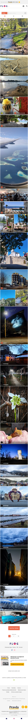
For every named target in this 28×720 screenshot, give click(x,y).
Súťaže (7, 692)
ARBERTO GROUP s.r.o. (14, 713)
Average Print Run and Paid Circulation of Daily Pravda (14, 698)
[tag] (13, 16)
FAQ (17, 647)
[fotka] (5, 16)
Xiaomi (3, 13)
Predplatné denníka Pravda (17, 664)
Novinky (14, 647)
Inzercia (19, 688)
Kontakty (14, 688)
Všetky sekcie (15, 2)
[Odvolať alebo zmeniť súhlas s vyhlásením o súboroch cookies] (23, 707)
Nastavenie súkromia (16, 700)
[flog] (22, 16)
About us (14, 696)
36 (18, 636)
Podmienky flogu (8, 647)
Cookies (8, 700)
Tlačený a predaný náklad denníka (9, 690)
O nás (8, 688)
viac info (15, 715)
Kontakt (21, 647)
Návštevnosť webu (22, 690)
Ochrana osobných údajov (16, 692)
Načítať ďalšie (14, 628)
